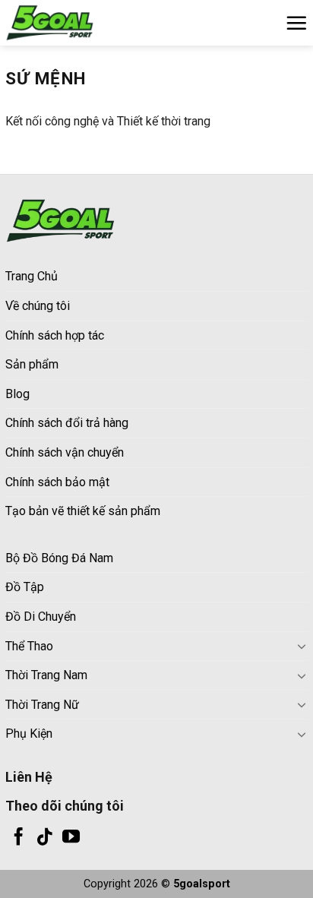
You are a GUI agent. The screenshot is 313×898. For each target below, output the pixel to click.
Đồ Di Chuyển (40, 616)
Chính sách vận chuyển (64, 452)
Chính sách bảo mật (57, 482)
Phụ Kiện (28, 733)
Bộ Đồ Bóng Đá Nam (59, 558)
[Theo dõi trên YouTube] (71, 838)
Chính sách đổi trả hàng (66, 423)
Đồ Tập (24, 587)
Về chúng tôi (37, 306)
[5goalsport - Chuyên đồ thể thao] (81, 23)
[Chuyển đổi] (302, 646)
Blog (17, 394)
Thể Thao (29, 646)
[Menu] (296, 23)
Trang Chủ (31, 276)
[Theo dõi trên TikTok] (44, 838)
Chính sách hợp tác (54, 335)
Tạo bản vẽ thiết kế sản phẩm (82, 511)
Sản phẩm (31, 364)
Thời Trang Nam (46, 675)
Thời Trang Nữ (42, 704)
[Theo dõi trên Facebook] (18, 838)
